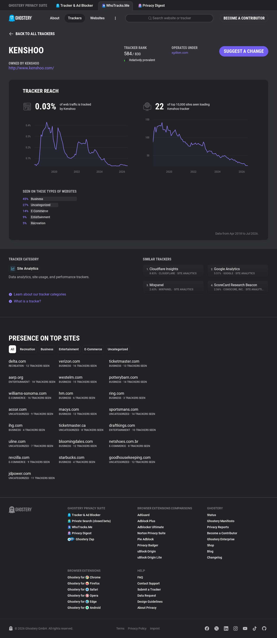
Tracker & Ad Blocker (76, 5)
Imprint (155, 628)
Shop (210, 545)
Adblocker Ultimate (150, 527)
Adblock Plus (146, 521)
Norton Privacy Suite (151, 533)
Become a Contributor (244, 18)
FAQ (140, 577)
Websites (97, 18)
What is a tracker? (27, 301)
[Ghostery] (20, 18)
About (54, 18)
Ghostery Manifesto (220, 521)
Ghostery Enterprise (221, 539)
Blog (210, 551)
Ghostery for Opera (83, 595)
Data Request (146, 595)
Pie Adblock (145, 539)
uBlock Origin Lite (149, 557)
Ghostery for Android (84, 607)
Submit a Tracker (149, 589)
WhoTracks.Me (117, 5)
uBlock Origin (146, 551)
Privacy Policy (137, 628)
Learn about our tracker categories (40, 294)
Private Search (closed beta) (91, 521)
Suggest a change (244, 51)
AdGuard (143, 515)
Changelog (214, 557)
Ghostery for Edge (82, 601)
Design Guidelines (150, 601)
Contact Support (148, 583)
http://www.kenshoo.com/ (31, 68)
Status (211, 515)
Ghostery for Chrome (84, 577)
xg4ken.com (180, 52)
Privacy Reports (218, 527)
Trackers (75, 18)
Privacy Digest (154, 5)
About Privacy (146, 607)
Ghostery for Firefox (84, 583)
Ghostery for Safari (83, 589)
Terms (120, 628)
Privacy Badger (147, 545)
